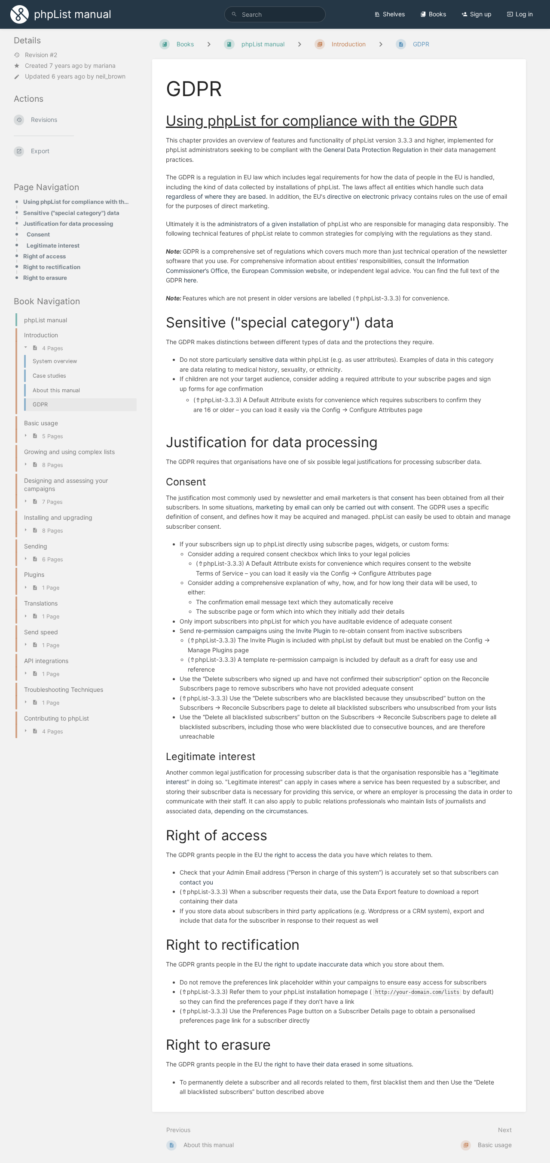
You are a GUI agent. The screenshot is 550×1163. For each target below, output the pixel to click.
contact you (196, 882)
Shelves (394, 14)
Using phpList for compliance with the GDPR (77, 201)
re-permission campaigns (231, 630)
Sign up (481, 14)
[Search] (234, 14)
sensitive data (268, 359)
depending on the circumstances (260, 811)
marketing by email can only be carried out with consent (334, 507)
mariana (104, 65)
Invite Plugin (313, 630)
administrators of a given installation (267, 223)
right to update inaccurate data (319, 964)
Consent (38, 234)
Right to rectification (51, 266)
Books (437, 14)
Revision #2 (41, 54)
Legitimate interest (53, 245)
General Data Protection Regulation (373, 149)
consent (402, 497)
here (190, 280)
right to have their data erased (317, 1064)
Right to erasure (45, 277)
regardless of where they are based (216, 196)
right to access (295, 854)
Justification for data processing (68, 223)
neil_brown (110, 76)
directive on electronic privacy (369, 196)
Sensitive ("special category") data (71, 212)
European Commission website (284, 270)
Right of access (44, 256)
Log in (524, 14)
